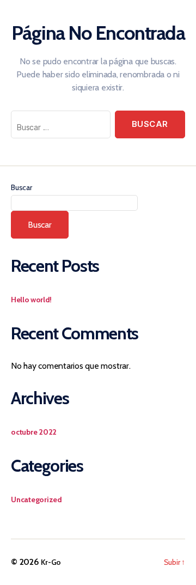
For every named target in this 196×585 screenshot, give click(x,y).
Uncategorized (36, 499)
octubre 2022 (34, 432)
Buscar (21, 187)
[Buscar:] (59, 127)
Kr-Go (51, 562)
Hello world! (31, 299)
